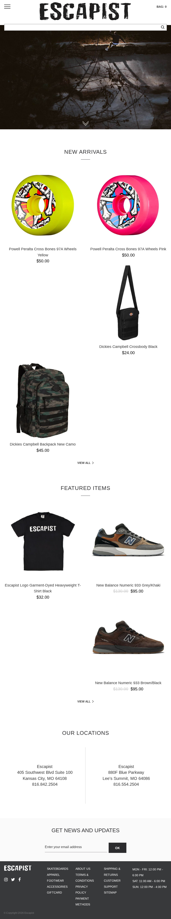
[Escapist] (85, 12)
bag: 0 (162, 6)
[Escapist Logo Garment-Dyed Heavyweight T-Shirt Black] (42, 541)
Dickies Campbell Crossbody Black (128, 347)
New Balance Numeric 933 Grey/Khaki (128, 585)
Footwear (55, 880)
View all (84, 463)
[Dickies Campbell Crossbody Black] (128, 302)
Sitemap (110, 892)
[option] (85, 77)
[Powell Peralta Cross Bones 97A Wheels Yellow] (42, 205)
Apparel (53, 874)
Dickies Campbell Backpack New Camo (43, 444)
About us (82, 868)
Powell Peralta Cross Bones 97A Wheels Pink (128, 249)
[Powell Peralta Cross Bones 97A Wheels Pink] (128, 205)
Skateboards (57, 868)
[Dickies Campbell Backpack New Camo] (42, 400)
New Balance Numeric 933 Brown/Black (128, 683)
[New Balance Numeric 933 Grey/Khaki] (128, 541)
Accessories (57, 886)
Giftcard (54, 892)
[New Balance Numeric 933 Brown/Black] (128, 639)
